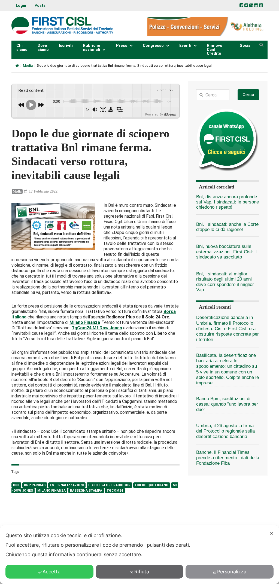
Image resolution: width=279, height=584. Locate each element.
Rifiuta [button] (141, 571)
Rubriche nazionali (91, 47)
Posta (40, 5)
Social (245, 45)
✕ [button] (271, 533)
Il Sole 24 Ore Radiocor (109, 485)
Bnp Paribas (35, 485)
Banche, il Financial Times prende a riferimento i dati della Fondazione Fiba (227, 458)
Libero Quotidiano (151, 485)
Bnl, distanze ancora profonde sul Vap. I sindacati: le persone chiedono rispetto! (227, 202)
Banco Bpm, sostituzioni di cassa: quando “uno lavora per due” (227, 404)
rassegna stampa (86, 490)
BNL (16, 485)
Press (121, 45)
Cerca (248, 94)
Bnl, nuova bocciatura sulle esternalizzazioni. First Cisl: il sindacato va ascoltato (226, 252)
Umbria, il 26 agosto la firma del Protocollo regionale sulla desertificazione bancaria (225, 431)
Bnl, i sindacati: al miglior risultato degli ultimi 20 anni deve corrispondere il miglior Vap (225, 281)
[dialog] (139, 554)
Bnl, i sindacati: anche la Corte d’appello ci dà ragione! (227, 227)
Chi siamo (22, 47)
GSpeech (170, 114)
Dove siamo (43, 47)
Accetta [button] (51, 571)
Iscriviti (66, 45)
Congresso (153, 45)
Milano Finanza (51, 490)
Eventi (185, 45)
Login (21, 5)
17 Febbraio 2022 (42, 191)
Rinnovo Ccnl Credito (214, 49)
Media (28, 65)
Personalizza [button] (231, 571)
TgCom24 (115, 490)
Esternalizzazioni (67, 485)
